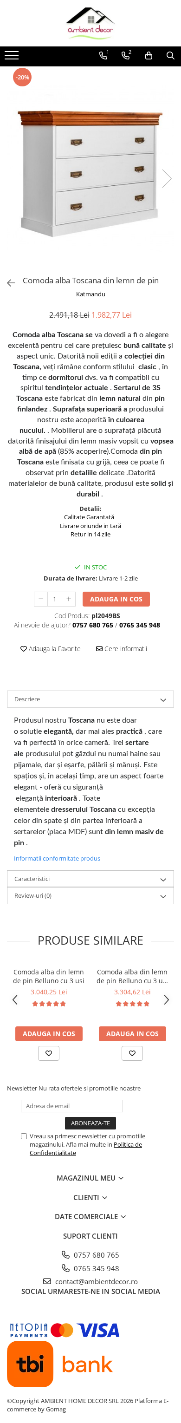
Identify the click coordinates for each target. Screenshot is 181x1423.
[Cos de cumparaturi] (149, 55)
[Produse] (13, 58)
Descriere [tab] (27, 699)
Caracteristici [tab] (32, 879)
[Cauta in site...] (170, 55)
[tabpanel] (90, 169)
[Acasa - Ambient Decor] (90, 23)
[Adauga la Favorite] (48, 1053)
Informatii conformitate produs (57, 858)
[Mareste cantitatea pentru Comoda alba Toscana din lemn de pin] (69, 599)
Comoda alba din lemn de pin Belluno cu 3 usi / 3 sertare (132, 976)
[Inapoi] (7, 283)
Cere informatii (125, 648)
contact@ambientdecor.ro (95, 1281)
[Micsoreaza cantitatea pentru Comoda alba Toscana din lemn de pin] (41, 599)
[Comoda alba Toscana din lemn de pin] (90, 169)
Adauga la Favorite (54, 648)
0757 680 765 (95, 1255)
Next (166, 178)
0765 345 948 (95, 1268)
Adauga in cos (116, 598)
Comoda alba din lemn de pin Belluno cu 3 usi (48, 976)
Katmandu (90, 294)
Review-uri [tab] (33, 895)
